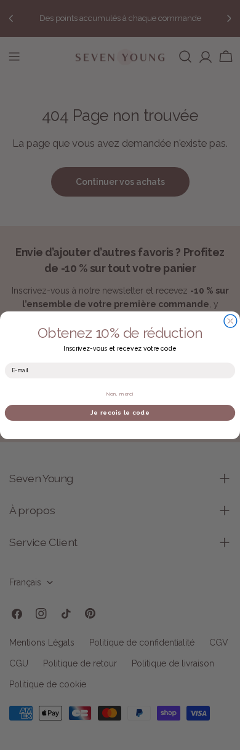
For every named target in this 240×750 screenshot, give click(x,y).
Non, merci (120, 393)
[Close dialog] (230, 320)
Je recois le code (120, 412)
